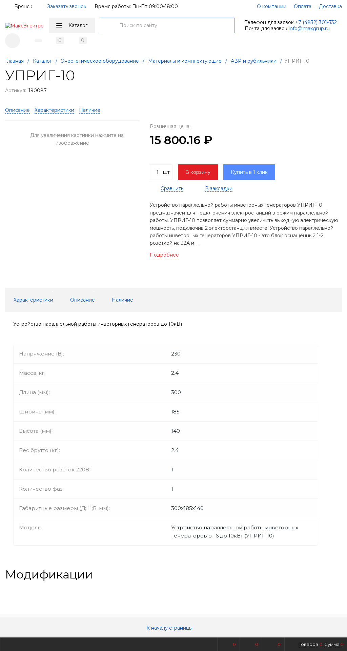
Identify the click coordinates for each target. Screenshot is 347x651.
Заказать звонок (66, 6)
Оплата (302, 6)
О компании (271, 6)
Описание (17, 110)
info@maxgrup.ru (309, 28)
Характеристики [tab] (33, 300)
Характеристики (54, 110)
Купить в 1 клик (249, 172)
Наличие (89, 110)
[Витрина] (316, 574)
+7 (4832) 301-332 (316, 22)
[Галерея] (327, 574)
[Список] (338, 574)
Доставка (330, 6)
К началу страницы (170, 628)
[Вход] (12, 40)
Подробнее (164, 255)
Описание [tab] (82, 300)
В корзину (197, 172)
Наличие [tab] (122, 300)
